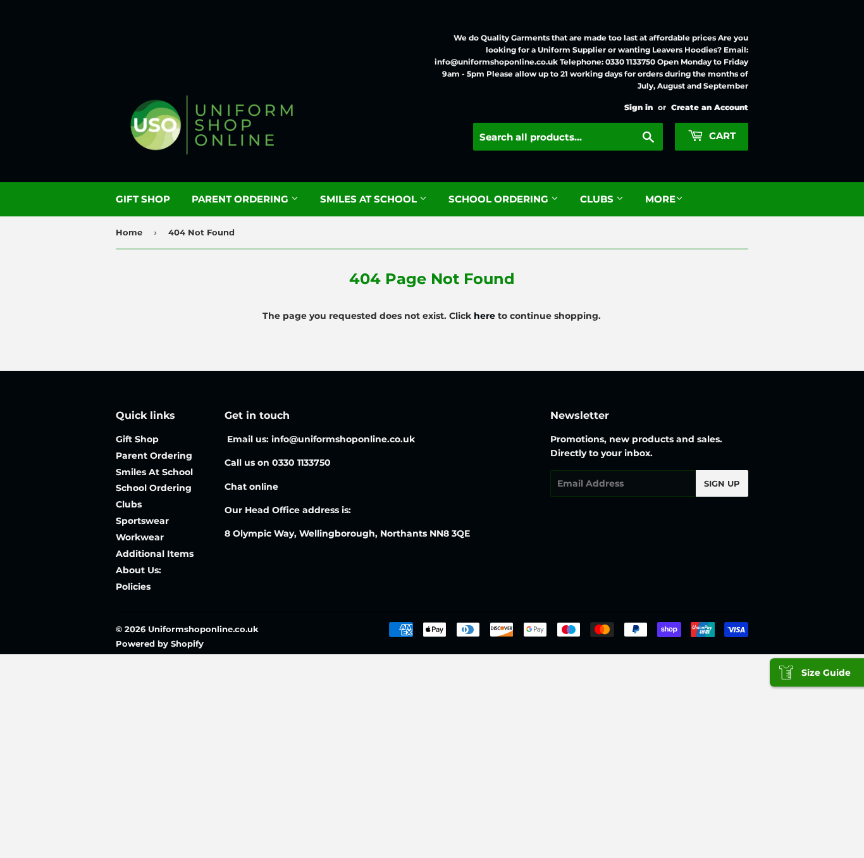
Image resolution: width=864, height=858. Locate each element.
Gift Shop (143, 199)
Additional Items (155, 553)
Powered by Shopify (160, 643)
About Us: (138, 570)
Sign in (638, 107)
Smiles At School (369, 199)
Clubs (598, 199)
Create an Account (709, 107)
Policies (133, 586)
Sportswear (142, 520)
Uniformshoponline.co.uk (203, 629)
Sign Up (722, 483)
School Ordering (499, 199)
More (660, 199)
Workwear (140, 537)
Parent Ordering (241, 199)
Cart (721, 136)
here (484, 315)
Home (129, 232)
